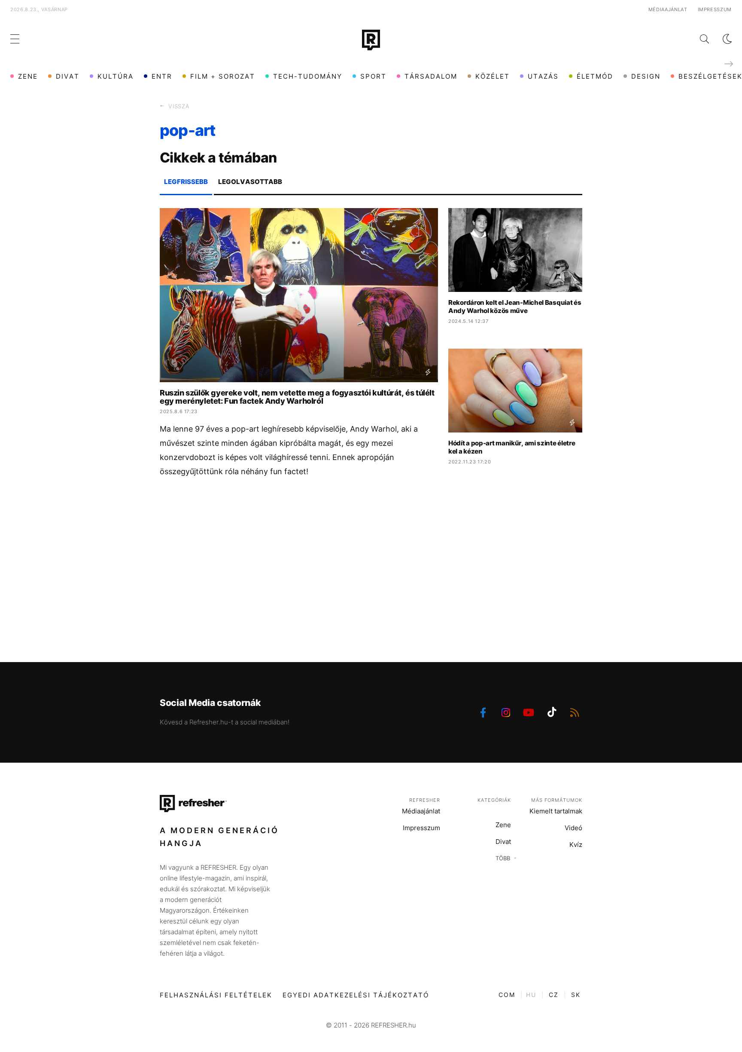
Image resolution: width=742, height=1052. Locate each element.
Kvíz (575, 844)
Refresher (424, 800)
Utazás (543, 76)
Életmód (595, 76)
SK (576, 994)
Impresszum (715, 9)
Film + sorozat (222, 76)
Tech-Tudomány (307, 76)
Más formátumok (556, 800)
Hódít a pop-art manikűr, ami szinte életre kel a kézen (511, 447)
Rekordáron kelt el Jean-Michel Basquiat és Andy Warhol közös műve (514, 306)
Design (645, 76)
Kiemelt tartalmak (555, 811)
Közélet (492, 76)
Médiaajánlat (667, 9)
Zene (28, 76)
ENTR (162, 76)
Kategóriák (494, 800)
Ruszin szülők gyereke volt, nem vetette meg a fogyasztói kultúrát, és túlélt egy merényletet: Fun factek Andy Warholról (297, 397)
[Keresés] (697, 39)
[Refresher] (371, 40)
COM (507, 994)
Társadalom (430, 76)
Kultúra (115, 76)
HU (531, 994)
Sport (373, 76)
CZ (554, 994)
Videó (573, 828)
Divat (67, 76)
